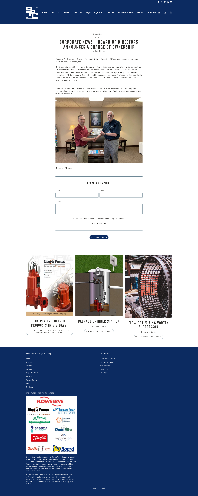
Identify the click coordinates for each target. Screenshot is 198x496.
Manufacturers (125, 12)
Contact (66, 12)
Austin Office (105, 366)
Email (102, 191)
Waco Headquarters (107, 359)
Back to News (100, 237)
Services (109, 12)
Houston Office (105, 369)
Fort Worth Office (106, 362)
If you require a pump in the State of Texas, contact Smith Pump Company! (49, 332)
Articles (55, 12)
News (101, 34)
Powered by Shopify (99, 488)
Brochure (151, 12)
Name (57, 191)
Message (59, 202)
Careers (78, 12)
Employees (104, 373)
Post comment (99, 223)
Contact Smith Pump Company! (99, 331)
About (140, 12)
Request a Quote (94, 12)
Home (44, 12)
